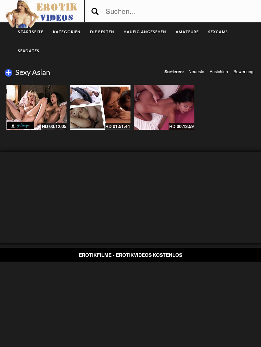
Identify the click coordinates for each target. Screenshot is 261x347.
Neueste (196, 71)
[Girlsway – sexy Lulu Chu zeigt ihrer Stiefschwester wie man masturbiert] (36, 107)
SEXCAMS (218, 31)
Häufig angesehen (145, 31)
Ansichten (219, 71)
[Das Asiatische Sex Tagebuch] (164, 107)
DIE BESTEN (102, 31)
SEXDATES (28, 50)
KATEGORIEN (67, 31)
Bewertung (243, 71)
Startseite (31, 31)
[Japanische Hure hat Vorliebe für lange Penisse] (100, 107)
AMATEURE (187, 31)
